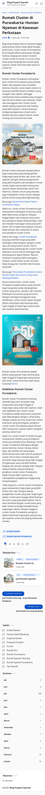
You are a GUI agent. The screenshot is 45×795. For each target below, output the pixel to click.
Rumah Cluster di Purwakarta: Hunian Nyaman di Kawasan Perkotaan (26, 563)
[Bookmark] (18, 544)
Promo (10, 646)
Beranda (8, 780)
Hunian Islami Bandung (18, 634)
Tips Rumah (12, 666)
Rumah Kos (12, 650)
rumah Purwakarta (28, 236)
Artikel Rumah (13, 531)
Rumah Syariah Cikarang (18, 658)
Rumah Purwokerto (16, 654)
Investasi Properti (15, 642)
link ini (14, 383)
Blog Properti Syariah (17, 2)
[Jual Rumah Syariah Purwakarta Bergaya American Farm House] (9, 578)
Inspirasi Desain (14, 638)
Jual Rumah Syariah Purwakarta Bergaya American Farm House (27, 578)
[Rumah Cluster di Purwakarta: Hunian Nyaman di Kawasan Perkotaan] (9, 563)
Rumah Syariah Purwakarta (19, 536)
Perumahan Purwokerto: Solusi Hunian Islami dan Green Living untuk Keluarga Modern (22, 275)
